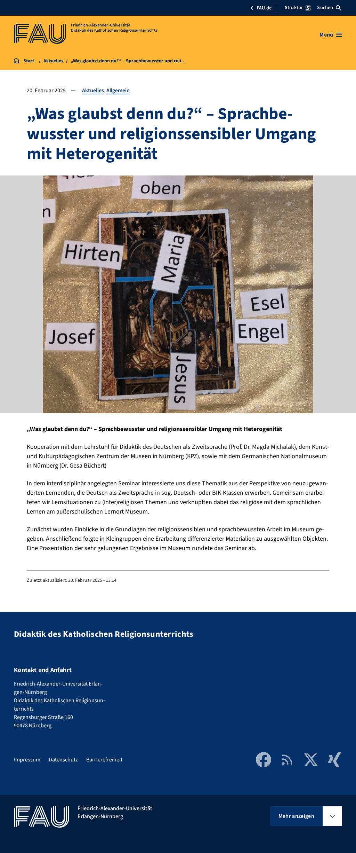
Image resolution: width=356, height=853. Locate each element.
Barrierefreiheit (104, 760)
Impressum (27, 760)
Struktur (294, 7)
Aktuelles (93, 90)
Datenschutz (63, 760)
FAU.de (264, 8)
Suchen (325, 7)
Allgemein (118, 90)
